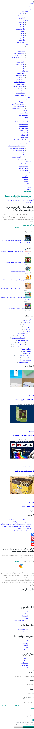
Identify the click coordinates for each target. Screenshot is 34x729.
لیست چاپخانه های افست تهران (16, 146)
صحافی (23, 48)
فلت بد (23, 31)
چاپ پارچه (22, 40)
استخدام (29, 183)
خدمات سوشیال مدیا (19, 106)
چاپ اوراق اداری (20, 64)
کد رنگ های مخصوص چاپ (21, 620)
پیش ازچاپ (25, 11)
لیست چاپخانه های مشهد (18, 346)
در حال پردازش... (18, 726)
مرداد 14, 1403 (30, 202)
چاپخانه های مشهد (20, 155)
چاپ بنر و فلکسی (24, 466)
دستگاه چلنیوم (21, 84)
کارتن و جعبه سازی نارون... (25, 506)
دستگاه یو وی (21, 88)
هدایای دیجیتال (24, 163)
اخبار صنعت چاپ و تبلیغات (21, 121)
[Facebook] (17, 534)
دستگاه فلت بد (21, 90)
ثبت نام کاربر (24, 663)
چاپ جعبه (22, 35)
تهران (26, 640)
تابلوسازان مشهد (20, 159)
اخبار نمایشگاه (24, 130)
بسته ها (26, 181)
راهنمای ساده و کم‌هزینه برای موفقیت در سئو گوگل (20, 208)
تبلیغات (29, 97)
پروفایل (26, 179)
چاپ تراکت (22, 66)
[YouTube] (17, 544)
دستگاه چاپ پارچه (20, 79)
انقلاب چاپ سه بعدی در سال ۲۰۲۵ (22, 522)
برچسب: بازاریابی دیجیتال (17, 195)
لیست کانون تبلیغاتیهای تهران (17, 148)
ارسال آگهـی (27, 191)
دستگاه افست (21, 73)
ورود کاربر (25, 660)
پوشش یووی (21, 51)
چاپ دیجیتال (21, 24)
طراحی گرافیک (21, 15)
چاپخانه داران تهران (20, 335)
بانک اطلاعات (27, 331)
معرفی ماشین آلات (23, 128)
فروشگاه (28, 161)
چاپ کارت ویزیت (20, 62)
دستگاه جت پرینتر (20, 93)
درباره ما (25, 174)
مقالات (29, 119)
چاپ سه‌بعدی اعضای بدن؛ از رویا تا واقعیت (20, 519)
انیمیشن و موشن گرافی (18, 104)
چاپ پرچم (22, 37)
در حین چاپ (25, 20)
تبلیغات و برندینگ (23, 126)
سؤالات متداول (24, 665)
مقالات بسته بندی (23, 362)
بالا (33, 720)
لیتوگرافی (22, 13)
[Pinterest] (17, 539)
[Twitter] (17, 542)
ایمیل (32, 724)
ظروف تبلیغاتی (24, 170)
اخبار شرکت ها (24, 132)
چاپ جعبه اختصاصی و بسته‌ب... (23, 435)
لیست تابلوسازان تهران (19, 150)
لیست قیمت (24, 137)
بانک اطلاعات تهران (23, 143)
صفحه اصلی (28, 6)
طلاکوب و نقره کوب (19, 53)
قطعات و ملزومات (20, 95)
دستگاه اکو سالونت (20, 75)
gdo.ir (17, 705)
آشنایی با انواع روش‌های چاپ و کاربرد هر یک (19, 530)
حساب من (25, 177)
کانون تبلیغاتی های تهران (18, 338)
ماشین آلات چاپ (23, 168)
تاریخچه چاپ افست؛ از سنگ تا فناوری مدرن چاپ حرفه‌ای (16, 524)
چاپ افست (22, 22)
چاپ (29, 9)
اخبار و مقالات (27, 329)
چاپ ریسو (22, 68)
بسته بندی (22, 46)
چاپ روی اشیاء (21, 42)
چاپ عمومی (24, 60)
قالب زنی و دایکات (20, 55)
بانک (30, 141)
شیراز (26, 647)
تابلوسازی (25, 117)
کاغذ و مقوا (22, 18)
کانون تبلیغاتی (24, 110)
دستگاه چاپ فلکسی (19, 82)
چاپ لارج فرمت (20, 29)
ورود (29, 187)
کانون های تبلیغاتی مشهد (18, 157)
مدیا (27, 99)
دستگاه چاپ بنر (21, 77)
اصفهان (26, 645)
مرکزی (26, 649)
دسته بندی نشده (27, 351)
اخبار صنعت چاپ (26, 324)
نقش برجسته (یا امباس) (18, 57)
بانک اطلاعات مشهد (23, 152)
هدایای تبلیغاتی (24, 113)
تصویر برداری (21, 101)
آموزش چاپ (24, 135)
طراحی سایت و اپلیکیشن (18, 108)
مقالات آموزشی (23, 124)
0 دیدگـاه (31, 225)
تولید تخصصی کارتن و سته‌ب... (24, 399)
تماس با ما (28, 172)
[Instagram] (17, 537)
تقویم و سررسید (23, 115)
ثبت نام (29, 189)
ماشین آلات (25, 71)
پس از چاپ (25, 44)
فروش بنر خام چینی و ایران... (24, 471)
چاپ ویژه (22, 33)
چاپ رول (22, 26)
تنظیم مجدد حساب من (28, 726)
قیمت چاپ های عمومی (18, 139)
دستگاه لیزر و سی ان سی (18, 86)
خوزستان (25, 643)
